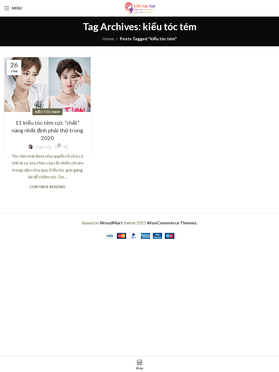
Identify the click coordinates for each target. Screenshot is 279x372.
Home (108, 38)
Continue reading (47, 187)
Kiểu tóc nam (47, 112)
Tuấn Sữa (43, 147)
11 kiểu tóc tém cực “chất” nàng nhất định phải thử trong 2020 (47, 130)
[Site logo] (139, 7)
